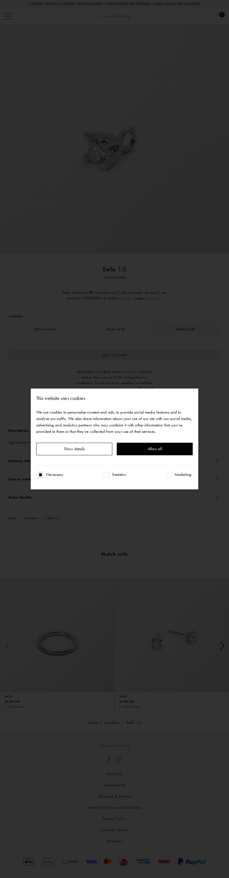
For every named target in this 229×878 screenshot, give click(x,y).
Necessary (54, 475)
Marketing (183, 475)
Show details (74, 449)
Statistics (119, 475)
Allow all (155, 449)
